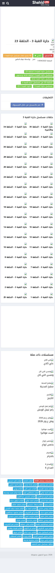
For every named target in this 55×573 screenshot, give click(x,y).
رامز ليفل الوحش (45, 409)
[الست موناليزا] (27, 429)
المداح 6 (49, 467)
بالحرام (50, 456)
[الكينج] (27, 395)
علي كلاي (48, 363)
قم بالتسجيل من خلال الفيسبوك (27, 105)
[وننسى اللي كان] (27, 371)
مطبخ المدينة (46, 386)
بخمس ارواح (47, 444)
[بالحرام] (27, 453)
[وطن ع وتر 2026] (27, 418)
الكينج (50, 398)
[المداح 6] (27, 464)
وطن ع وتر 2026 (45, 421)
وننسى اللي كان (45, 375)
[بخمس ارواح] (27, 441)
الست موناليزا (46, 433)
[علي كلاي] (27, 360)
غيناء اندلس (19, 59)
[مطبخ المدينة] (27, 383)
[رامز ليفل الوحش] (27, 406)
